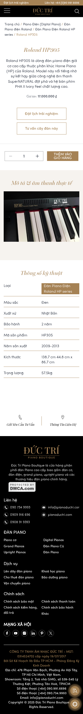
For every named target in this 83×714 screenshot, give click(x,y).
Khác (45, 614)
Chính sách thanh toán (58, 601)
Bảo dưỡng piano (55, 577)
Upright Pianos (15, 552)
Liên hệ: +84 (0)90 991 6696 (62, 3)
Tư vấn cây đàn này (41, 128)
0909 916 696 (20, 515)
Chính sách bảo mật (19, 601)
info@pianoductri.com (63, 507)
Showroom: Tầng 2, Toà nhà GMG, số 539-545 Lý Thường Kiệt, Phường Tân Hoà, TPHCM (41, 681)
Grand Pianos (14, 546)
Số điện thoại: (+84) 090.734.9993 (41, 693)
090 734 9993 (20, 507)
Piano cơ (10, 540)
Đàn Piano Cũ (53, 546)
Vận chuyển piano (17, 583)
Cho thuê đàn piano (19, 577)
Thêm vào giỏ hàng (63, 156)
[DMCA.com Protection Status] (41, 487)
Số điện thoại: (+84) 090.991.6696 (41, 688)
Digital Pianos (53, 540)
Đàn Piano (51, 552)
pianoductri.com (60, 515)
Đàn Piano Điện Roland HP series (58, 288)
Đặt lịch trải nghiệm (16, 3)
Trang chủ (12, 24)
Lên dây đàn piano (18, 571)
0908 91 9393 (20, 522)
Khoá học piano (53, 571)
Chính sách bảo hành (57, 607)
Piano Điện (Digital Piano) (42, 24)
